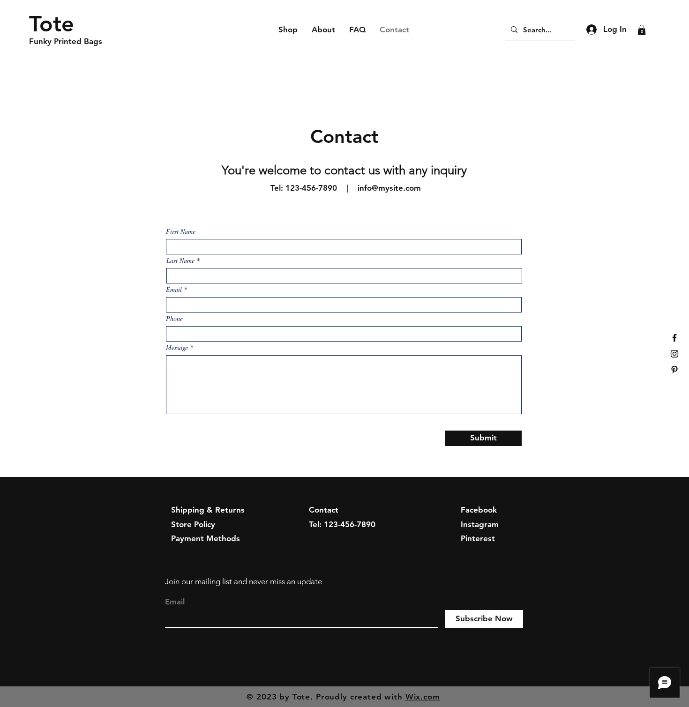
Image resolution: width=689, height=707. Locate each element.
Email (174, 289)
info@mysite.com (389, 188)
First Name (180, 231)
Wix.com (422, 696)
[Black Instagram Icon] (674, 354)
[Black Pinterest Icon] (674, 370)
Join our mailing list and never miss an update (243, 581)
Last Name (180, 260)
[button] (641, 30)
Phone (174, 318)
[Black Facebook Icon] (674, 338)
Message (177, 347)
